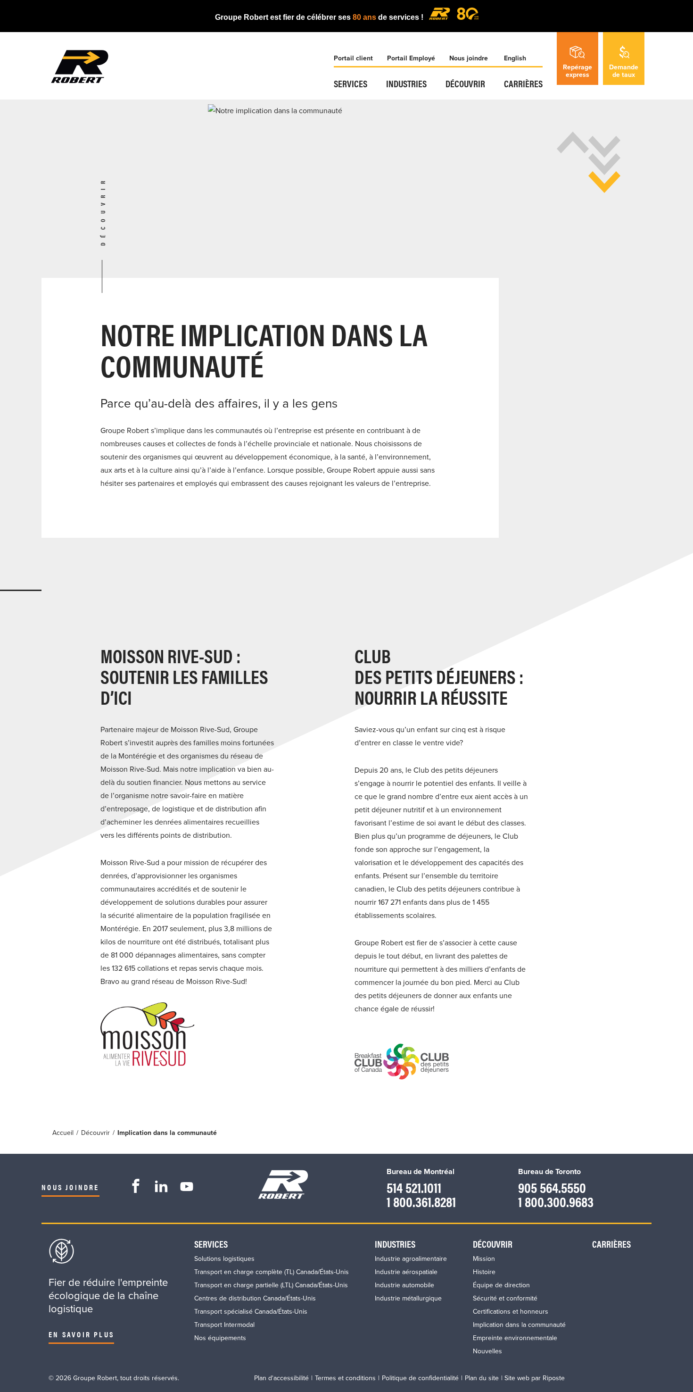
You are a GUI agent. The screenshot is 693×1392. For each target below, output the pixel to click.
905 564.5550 (552, 1187)
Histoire (484, 1272)
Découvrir (465, 83)
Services (350, 83)
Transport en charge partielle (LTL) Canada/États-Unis (271, 1285)
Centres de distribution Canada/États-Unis (255, 1298)
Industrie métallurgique (408, 1298)
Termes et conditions (345, 1378)
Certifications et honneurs (510, 1312)
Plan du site (482, 1378)
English (515, 58)
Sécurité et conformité (505, 1298)
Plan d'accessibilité (281, 1378)
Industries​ (406, 83)
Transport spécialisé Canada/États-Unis (250, 1312)
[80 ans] (453, 17)
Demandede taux (623, 71)
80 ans (365, 17)
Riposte (554, 1378)
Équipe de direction (501, 1285)
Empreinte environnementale (515, 1338)
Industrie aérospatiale (406, 1272)
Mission (484, 1259)
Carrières (523, 83)
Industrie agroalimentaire (411, 1259)
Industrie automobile (404, 1285)
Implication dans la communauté (519, 1325)
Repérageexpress (577, 71)
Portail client (353, 58)
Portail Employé (411, 58)
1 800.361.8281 (421, 1201)
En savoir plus (81, 1334)
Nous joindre (468, 58)
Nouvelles (487, 1351)
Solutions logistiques (224, 1259)
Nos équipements (220, 1338)
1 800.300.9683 (556, 1201)
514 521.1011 (414, 1187)
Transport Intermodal (224, 1325)
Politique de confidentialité (420, 1378)
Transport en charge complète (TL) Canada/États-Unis (271, 1272)
